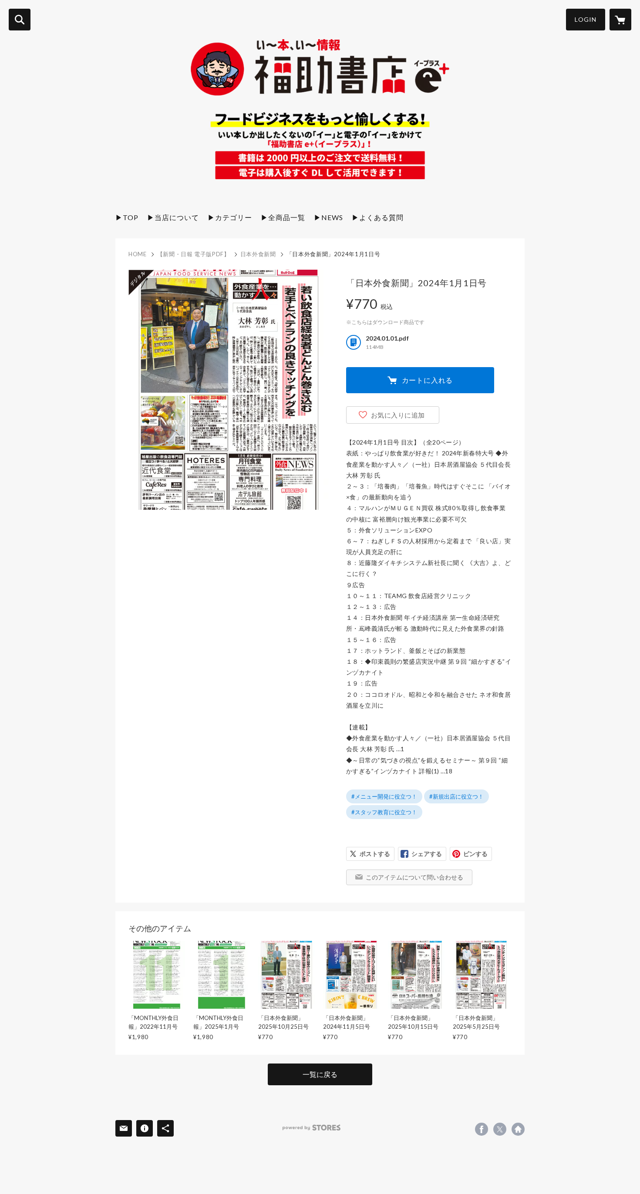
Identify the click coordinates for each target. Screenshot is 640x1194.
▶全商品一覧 (283, 217)
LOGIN (585, 19)
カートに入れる (427, 380)
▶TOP (126, 217)
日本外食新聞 (258, 254)
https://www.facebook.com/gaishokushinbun (481, 1129)
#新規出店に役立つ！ (456, 796)
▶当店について (173, 217)
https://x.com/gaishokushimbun (499, 1129)
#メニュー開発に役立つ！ (384, 796)
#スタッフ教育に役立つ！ (384, 812)
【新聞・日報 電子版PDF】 (193, 254)
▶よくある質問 (378, 217)
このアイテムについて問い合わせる (414, 877)
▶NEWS (328, 217)
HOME (137, 254)
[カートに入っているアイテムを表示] (620, 19)
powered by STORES (311, 1127)
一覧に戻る (320, 1074)
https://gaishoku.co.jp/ (518, 1129)
